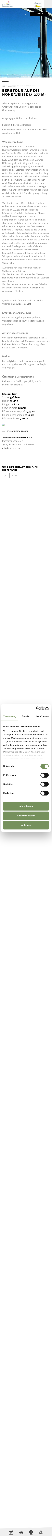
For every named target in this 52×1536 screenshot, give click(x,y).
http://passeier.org (21, 304)
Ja (5, 476)
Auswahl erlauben (26, 815)
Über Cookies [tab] (42, 716)
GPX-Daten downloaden (17, 431)
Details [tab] (25, 716)
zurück (39, 14)
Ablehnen (26, 825)
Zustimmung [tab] (9, 716)
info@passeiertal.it (12, 448)
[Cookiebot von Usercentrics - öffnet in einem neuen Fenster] (37, 708)
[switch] (44, 775)
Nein (14, 476)
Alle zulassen (26, 806)
